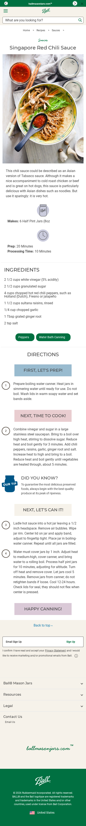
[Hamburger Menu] (6, 11)
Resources (12, 695)
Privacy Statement (55, 650)
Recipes (41, 30)
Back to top (42, 625)
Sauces (56, 30)
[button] (4, 3)
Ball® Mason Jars (17, 683)
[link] (76, 656)
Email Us (10, 722)
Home (26, 30)
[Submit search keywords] (80, 20)
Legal (8, 706)
